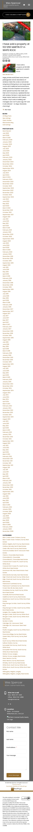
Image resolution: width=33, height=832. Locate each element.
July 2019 (5, 267)
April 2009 (6, 522)
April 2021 (6, 226)
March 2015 (6, 377)
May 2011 (5, 474)
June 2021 (6, 221)
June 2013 (6, 423)
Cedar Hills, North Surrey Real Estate (15, 548)
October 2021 (7, 212)
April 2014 (6, 401)
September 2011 (8, 465)
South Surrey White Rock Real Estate (15, 641)
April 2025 (6, 155)
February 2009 (7, 527)
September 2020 (8, 239)
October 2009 (7, 511)
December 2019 (8, 256)
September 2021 (8, 215)
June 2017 (6, 318)
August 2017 (6, 313)
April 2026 (6, 135)
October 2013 (7, 415)
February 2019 (7, 278)
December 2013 (8, 410)
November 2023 (8, 184)
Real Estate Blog (8, 123)
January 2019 (7, 280)
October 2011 (7, 463)
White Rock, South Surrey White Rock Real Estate (16, 57)
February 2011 (7, 481)
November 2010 (8, 487)
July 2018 (5, 294)
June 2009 (6, 518)
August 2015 (6, 366)
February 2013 (7, 432)
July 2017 (5, 316)
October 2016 (7, 335)
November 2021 (8, 210)
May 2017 (6, 320)
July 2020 (6, 243)
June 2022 (6, 201)
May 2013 (6, 426)
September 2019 (8, 263)
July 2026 (6, 133)
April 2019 (6, 274)
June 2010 (6, 498)
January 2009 (7, 529)
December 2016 (8, 331)
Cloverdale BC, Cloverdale (11, 557)
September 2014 (8, 390)
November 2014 (8, 386)
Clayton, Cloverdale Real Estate (13, 555)
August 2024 (7, 171)
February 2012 (7, 456)
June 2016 (6, 344)
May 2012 (6, 450)
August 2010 (6, 494)
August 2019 (6, 265)
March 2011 (6, 478)
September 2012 (8, 441)
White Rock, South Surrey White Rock (15, 665)
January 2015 (7, 382)
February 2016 (7, 353)
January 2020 (7, 254)
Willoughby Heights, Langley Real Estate (16, 674)
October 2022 (7, 195)
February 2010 (7, 507)
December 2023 (8, 182)
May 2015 (6, 373)
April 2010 (6, 503)
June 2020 (6, 245)
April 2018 (6, 300)
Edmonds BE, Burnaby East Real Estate (15, 575)
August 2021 (6, 217)
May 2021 (6, 223)
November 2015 (8, 360)
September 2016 (8, 338)
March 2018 (6, 302)
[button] (8, 704)
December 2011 (8, 459)
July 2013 (5, 421)
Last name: (10, 739)
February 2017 (7, 327)
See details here (8, 74)
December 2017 (8, 309)
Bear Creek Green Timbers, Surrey (14, 537)
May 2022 (6, 204)
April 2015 (6, 375)
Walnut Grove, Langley (10, 654)
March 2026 (6, 138)
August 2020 (7, 241)
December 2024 (8, 162)
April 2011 (5, 476)
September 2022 (8, 197)
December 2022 (8, 190)
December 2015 (8, 357)
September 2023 (8, 188)
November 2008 (8, 531)
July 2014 (6, 395)
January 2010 (7, 509)
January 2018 (7, 307)
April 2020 (6, 247)
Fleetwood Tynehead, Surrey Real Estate (16, 586)
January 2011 (7, 483)
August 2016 (6, 340)
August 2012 (6, 443)
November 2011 (8, 461)
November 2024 (8, 164)
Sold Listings (6, 125)
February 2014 (7, 406)
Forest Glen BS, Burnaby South (13, 588)
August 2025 (7, 146)
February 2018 (7, 305)
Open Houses (7, 120)
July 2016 (5, 342)
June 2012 (6, 448)
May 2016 (6, 346)
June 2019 (6, 269)
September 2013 (8, 417)
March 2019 (6, 276)
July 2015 (5, 368)
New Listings (7, 118)
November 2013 (8, 412)
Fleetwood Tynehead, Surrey (12, 584)
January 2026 (7, 142)
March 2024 (7, 177)
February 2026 (7, 140)
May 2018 (6, 298)
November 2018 (8, 285)
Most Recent (7, 131)
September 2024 (8, 168)
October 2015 (7, 362)
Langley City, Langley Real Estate (13, 612)
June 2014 (6, 397)
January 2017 (7, 329)
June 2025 (6, 151)
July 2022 (6, 199)
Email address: (11, 747)
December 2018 (8, 283)
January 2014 (7, 408)
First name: (10, 731)
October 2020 (7, 236)
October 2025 (7, 144)
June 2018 (6, 296)
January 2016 (7, 355)
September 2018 (8, 289)
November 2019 (8, 258)
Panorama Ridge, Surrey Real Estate (14, 634)
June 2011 (6, 472)
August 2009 (7, 514)
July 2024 (6, 173)
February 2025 (7, 157)
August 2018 (6, 291)
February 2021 (7, 230)
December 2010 (8, 485)
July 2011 (5, 470)
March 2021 (6, 228)
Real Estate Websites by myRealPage (16, 786)
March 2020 (6, 250)
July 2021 (5, 219)
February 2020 (7, 252)
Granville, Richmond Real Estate (13, 595)
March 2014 (6, 404)
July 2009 (6, 516)
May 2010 (6, 500)
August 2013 (6, 419)
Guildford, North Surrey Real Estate (14, 597)
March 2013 (6, 430)
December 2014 (8, 384)
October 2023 (7, 186)
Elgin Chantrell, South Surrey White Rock (16, 577)
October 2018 (7, 287)
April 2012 (6, 452)
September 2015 (8, 364)
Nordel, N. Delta (8, 621)
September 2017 (8, 311)
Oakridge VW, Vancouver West (13, 623)
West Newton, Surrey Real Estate (13, 661)
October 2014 (7, 388)
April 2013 (6, 428)
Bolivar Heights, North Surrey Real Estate (16, 544)
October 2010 (7, 489)
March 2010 (6, 505)
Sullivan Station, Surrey (10, 643)
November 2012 (8, 437)
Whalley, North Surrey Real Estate (14, 663)
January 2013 (7, 434)
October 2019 (7, 261)
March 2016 (6, 351)
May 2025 (6, 153)
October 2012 (7, 439)
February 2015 (7, 379)
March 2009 (6, 525)
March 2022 (6, 208)
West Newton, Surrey (9, 658)
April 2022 (6, 206)
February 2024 (7, 179)
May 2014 (6, 399)
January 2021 (7, 232)
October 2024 (7, 166)
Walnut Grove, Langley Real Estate (14, 656)
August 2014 (6, 393)
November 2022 (8, 193)
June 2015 (6, 371)
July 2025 (6, 149)
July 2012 (5, 445)
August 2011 (6, 467)
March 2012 (6, 454)
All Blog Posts (7, 116)
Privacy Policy (16, 784)
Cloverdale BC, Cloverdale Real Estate (15, 559)
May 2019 (6, 272)
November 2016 (8, 333)
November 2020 (8, 234)
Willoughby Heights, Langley (12, 672)
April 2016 (6, 349)
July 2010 (5, 496)
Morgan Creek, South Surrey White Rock (16, 614)
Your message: (11, 755)
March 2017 (6, 324)
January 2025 (7, 160)
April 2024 (6, 175)
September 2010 (8, 492)
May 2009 (6, 520)
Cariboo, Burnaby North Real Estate (14, 546)
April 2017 (6, 322)
